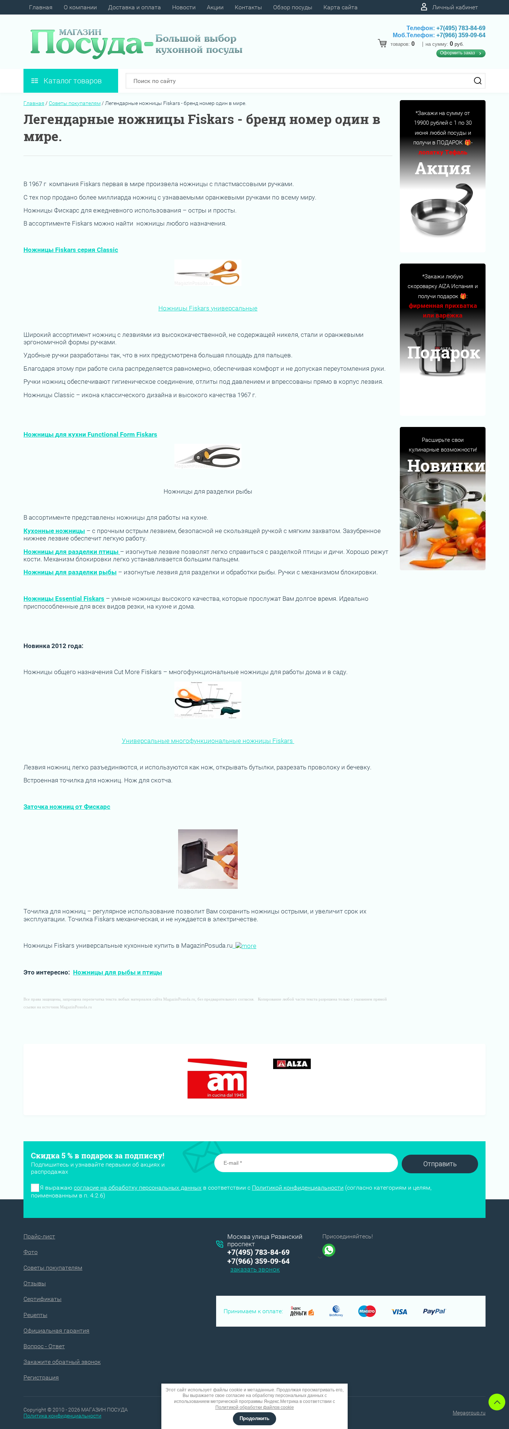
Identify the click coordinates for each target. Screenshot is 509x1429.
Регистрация (41, 1377)
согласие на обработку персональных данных (138, 1187)
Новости (184, 7)
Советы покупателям (75, 103)
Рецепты (35, 1314)
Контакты (248, 7)
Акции (215, 7)
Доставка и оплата (134, 7)
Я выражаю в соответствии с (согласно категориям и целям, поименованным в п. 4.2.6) (231, 1191)
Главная (41, 7)
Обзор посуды (292, 7)
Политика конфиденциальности (62, 1416)
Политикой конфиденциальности (298, 1187)
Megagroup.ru (469, 1413)
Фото (30, 1252)
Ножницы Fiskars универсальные (207, 308)
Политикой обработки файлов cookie (254, 1407)
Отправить (440, 1164)
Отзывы (34, 1283)
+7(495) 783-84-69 (461, 28)
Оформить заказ (457, 52)
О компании (80, 7)
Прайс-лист (39, 1236)
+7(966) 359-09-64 (461, 35)
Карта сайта (340, 7)
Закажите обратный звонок (62, 1361)
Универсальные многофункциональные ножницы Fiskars (208, 740)
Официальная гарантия (56, 1330)
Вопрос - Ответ (44, 1346)
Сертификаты (42, 1298)
